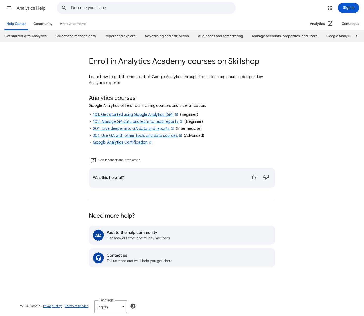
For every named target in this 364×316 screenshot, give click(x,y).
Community (42, 24)
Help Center (16, 24)
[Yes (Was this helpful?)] (253, 178)
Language (107, 300)
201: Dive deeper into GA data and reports (131, 128)
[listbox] (110, 306)
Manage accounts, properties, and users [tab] (284, 36)
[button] (9, 8)
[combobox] (153, 8)
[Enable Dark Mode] (133, 306)
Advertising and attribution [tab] (167, 36)
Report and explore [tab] (120, 36)
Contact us (350, 24)
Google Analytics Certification (120, 142)
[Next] (354, 36)
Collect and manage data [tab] (75, 36)
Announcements (73, 24)
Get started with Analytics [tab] (25, 36)
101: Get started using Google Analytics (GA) (133, 114)
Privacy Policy (52, 306)
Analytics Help (31, 8)
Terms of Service (76, 306)
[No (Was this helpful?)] (266, 178)
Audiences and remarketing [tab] (220, 36)
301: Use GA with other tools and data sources (135, 135)
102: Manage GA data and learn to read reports (136, 121)
